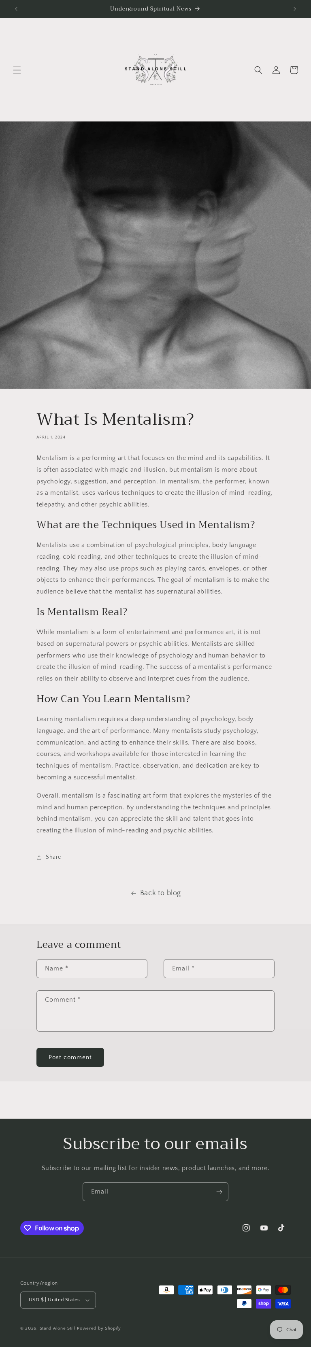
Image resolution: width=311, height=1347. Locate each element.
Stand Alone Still (58, 1328)
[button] (17, 70)
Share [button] (53, 857)
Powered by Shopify (99, 1328)
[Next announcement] (295, 9)
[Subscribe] (219, 1191)
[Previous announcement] (16, 9)
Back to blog (160, 893)
